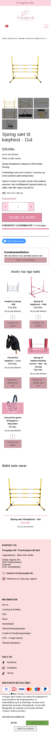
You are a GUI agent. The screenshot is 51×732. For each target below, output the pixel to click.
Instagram (12, 668)
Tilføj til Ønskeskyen (15, 241)
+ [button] (31, 206)
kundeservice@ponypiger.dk (20, 573)
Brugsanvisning (9, 198)
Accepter (37, 723)
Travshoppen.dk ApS (29, 550)
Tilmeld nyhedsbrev (11, 643)
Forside (4, 38)
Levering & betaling (11, 609)
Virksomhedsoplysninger (13, 628)
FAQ (4, 614)
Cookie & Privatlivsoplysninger (16, 633)
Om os (5, 605)
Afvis (14, 723)
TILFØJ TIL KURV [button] (22, 217)
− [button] (5, 206)
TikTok (10, 673)
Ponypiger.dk (9, 550)
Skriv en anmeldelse (25, 260)
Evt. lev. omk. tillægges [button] (10, 154)
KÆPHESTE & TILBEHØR (16, 38)
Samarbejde (8, 624)
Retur (4, 619)
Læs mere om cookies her (13, 717)
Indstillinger (25, 728)
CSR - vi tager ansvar (12, 638)
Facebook (12, 662)
